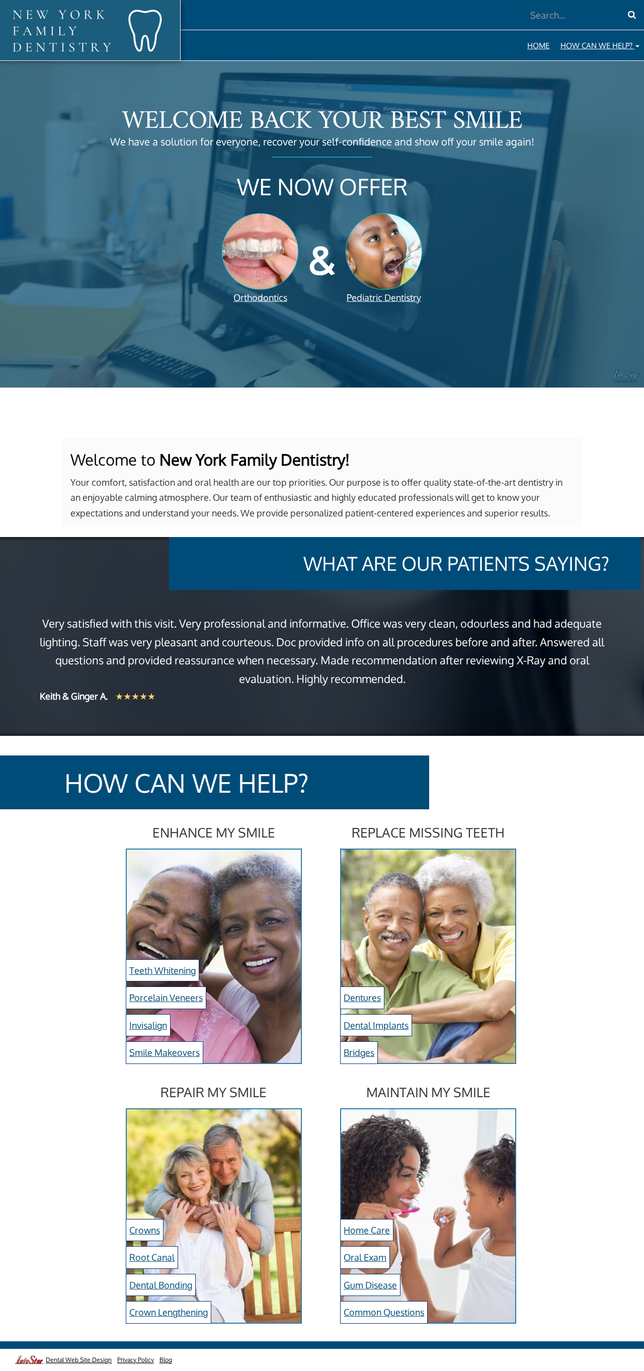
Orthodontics (260, 297)
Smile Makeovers (164, 1052)
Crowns (144, 1230)
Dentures (362, 997)
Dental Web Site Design (79, 1359)
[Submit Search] (632, 15)
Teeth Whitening (162, 970)
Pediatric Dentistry (384, 297)
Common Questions (384, 1312)
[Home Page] (86, 30)
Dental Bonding (160, 1284)
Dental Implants (376, 1025)
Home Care (367, 1230)
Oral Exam (365, 1257)
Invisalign (148, 1025)
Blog (165, 1359)
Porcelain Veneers (166, 997)
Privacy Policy (135, 1359)
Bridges (359, 1052)
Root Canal (152, 1257)
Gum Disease (370, 1284)
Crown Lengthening (168, 1312)
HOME (538, 45)
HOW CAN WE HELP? (597, 45)
